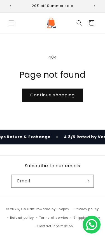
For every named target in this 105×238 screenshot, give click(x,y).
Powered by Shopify (53, 209)
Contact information (55, 226)
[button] (11, 23)
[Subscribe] (87, 181)
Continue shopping (52, 95)
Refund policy (22, 217)
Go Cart (28, 209)
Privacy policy (87, 209)
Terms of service (53, 217)
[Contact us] (92, 225)
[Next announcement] (94, 6)
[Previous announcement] (10, 6)
